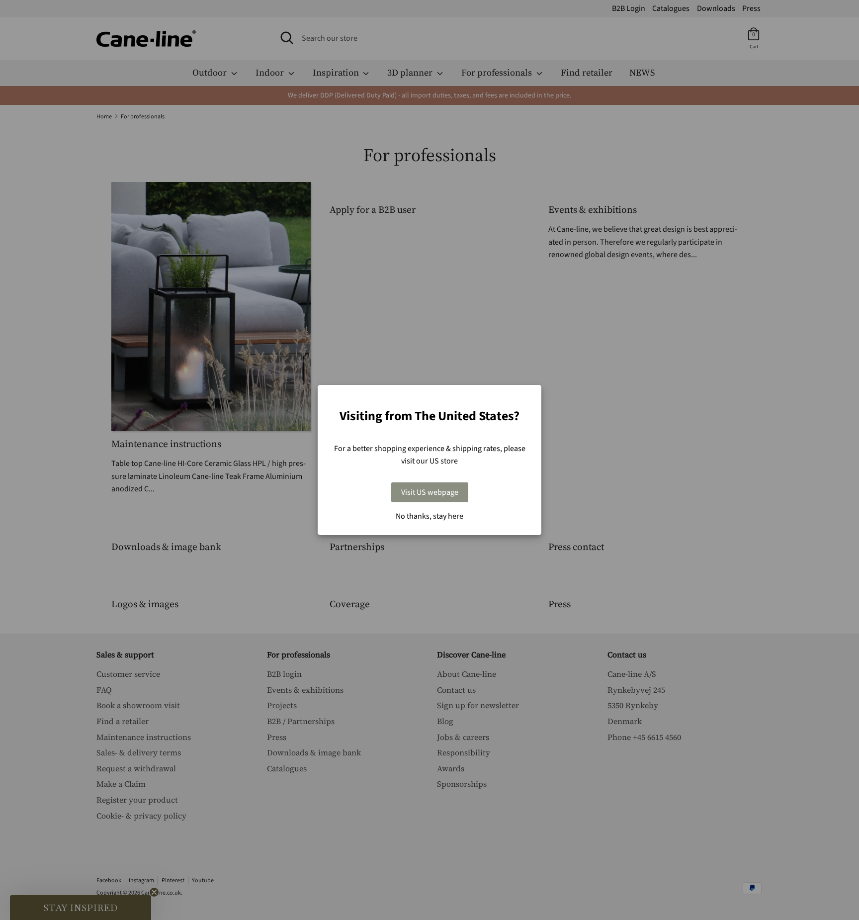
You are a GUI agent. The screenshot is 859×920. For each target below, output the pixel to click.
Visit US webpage (429, 492)
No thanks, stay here (429, 516)
